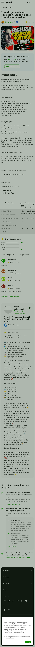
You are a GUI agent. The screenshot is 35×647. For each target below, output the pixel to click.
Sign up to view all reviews (10, 296)
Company (6, 590)
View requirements (12, 504)
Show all (11, 546)
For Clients (6, 570)
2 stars (3, 247)
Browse (29, 2)
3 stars (3, 246)
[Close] (31, 619)
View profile (18, 311)
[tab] (9, 255)
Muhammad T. (10, 22)
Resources (6, 583)
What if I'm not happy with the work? (18, 557)
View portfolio (18, 313)
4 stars (3, 244)
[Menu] (2, 2)
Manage (28, 642)
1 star (3, 249)
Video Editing (12, 59)
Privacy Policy (10, 638)
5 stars (3, 242)
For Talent (6, 577)
